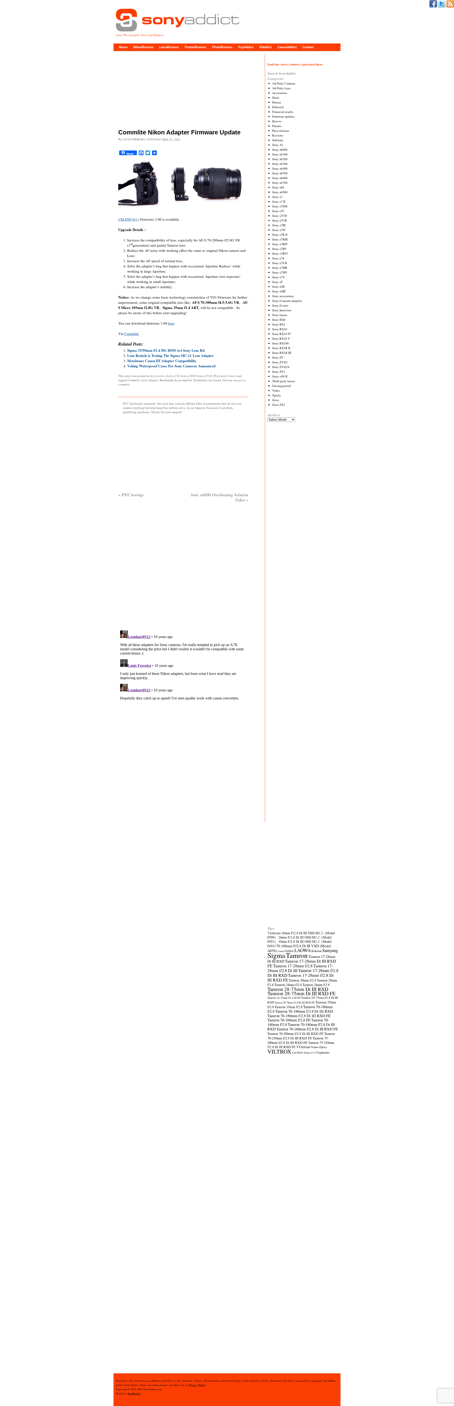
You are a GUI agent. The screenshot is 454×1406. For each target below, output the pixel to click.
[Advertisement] (183, 91)
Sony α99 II (279, 376)
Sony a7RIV (280, 244)
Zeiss (275, 400)
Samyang (330, 950)
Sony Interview (282, 310)
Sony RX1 (278, 324)
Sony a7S (278, 258)
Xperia (276, 395)
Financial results (282, 112)
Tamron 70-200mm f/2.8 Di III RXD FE (295, 1033)
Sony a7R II (188, 376)
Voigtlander (323, 1052)
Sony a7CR (279, 220)
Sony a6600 (280, 178)
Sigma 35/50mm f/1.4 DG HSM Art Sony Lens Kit (166, 350)
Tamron (297, 955)
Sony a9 (277, 282)
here (171, 323)
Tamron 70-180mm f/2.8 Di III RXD (304, 1011)
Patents (276, 126)
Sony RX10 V (281, 338)
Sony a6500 (280, 173)
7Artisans (274, 932)
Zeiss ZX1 (278, 405)
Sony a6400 (280, 168)
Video (276, 390)
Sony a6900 (280, 192)
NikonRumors (143, 47)
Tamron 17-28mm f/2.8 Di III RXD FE (300, 977)
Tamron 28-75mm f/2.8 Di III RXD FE (295, 1002)
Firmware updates (283, 116)
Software (277, 140)
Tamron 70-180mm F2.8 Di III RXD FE (307, 1029)
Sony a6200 (280, 159)
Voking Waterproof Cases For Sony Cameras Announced (171, 366)
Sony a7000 (280, 206)
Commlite (131, 333)
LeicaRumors (169, 47)
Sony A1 (277, 145)
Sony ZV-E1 (280, 362)
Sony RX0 (278, 319)
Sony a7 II (172, 376)
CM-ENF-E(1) (128, 219)
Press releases (280, 131)
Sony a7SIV (279, 272)
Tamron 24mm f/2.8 (288, 984)
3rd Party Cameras (283, 83)
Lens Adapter (149, 380)
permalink (185, 380)
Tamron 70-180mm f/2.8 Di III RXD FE (299, 1015)
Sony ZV (278, 357)
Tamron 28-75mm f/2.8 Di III (283, 997)
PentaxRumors (195, 47)
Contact (308, 47)
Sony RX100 (280, 343)
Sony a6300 (280, 164)
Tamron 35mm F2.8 (288, 1006)
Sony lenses (279, 315)
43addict (265, 47)
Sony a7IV (279, 230)
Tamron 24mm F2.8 (316, 984)
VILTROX (279, 1051)
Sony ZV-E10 (280, 367)
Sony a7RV (279, 249)
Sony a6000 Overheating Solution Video (219, 497)
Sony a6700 (280, 182)
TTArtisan (303, 1047)
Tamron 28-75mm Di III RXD (297, 989)
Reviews (277, 135)
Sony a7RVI (280, 253)
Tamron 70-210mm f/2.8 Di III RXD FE (301, 1035)
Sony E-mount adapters (287, 301)
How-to (277, 121)
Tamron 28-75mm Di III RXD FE (301, 993)
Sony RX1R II (281, 348)
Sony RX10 (279, 329)
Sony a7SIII (279, 268)
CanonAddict (287, 47)
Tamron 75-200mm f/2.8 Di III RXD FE (298, 1040)
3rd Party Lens (281, 88)
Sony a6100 (280, 154)
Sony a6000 (280, 149)
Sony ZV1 (278, 371)
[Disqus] (183, 567)
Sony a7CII (279, 216)
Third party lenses (224, 376)
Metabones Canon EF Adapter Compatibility (161, 360)
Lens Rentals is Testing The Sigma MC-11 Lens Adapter (170, 355)
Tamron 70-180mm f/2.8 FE (288, 1020)
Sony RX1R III (281, 353)
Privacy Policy (197, 1385)
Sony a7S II (204, 376)
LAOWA (302, 950)
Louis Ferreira (133, 139)
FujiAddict (245, 47)
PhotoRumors (222, 47)
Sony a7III (278, 225)
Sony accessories (283, 296)
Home (123, 47)
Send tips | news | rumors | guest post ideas (295, 64)
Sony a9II (278, 286)
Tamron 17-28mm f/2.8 (293, 966)
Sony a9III (278, 291)
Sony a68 (278, 187)
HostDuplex (134, 1393)
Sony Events (280, 305)
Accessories (157, 376)
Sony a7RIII (280, 239)
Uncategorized (281, 386)
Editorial (278, 107)
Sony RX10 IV (281, 334)
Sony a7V (278, 277)
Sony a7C (278, 211)
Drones (276, 102)
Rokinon (316, 951)
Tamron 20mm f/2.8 (302, 980)
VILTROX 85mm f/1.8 (303, 1052)
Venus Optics (319, 1047)
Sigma (276, 955)
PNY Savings (131, 494)
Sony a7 (277, 197)
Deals (275, 97)
